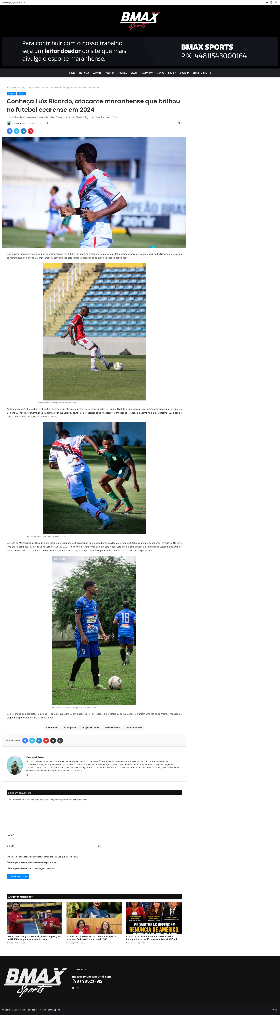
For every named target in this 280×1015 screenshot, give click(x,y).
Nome (10, 835)
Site (100, 846)
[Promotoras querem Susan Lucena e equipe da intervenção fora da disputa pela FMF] (94, 918)
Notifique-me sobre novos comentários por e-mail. (32, 862)
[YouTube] (74, 988)
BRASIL (134, 73)
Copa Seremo (91, 727)
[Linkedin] (24, 131)
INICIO (72, 73)
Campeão (70, 727)
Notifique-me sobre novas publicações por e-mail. (32, 868)
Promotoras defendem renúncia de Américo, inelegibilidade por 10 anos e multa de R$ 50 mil (151, 938)
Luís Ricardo (113, 727)
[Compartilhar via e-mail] (53, 741)
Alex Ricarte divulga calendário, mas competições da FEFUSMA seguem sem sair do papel (34, 938)
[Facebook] (10, 131)
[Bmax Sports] (140, 21)
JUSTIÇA (122, 73)
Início (11, 87)
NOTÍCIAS (84, 73)
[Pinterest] (31, 131)
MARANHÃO (147, 73)
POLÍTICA (109, 73)
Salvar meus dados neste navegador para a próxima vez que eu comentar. (43, 857)
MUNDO (160, 73)
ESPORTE (97, 73)
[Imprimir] (60, 741)
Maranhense (134, 727)
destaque (19, 87)
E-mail (10, 846)
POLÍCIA (172, 73)
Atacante (52, 727)
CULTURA (184, 73)
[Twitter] (17, 131)
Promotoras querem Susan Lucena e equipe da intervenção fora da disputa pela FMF (91, 938)
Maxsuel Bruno (18, 123)
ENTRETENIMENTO (202, 73)
